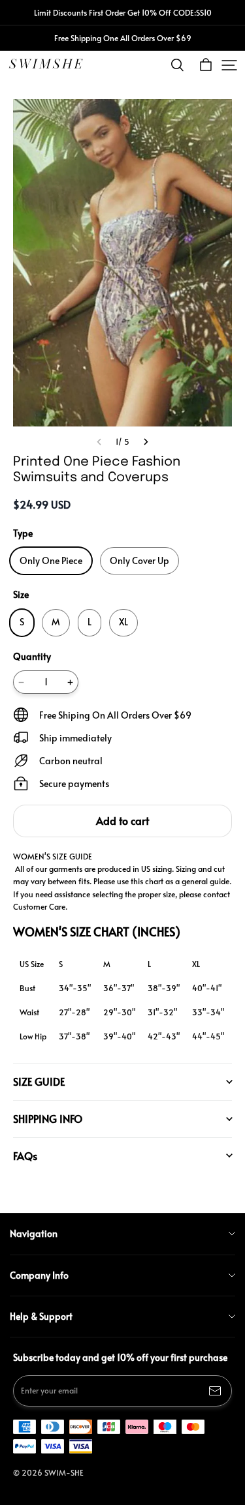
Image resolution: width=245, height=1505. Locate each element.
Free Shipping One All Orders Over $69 (122, 38)
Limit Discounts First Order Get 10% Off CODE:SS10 (123, 12)
